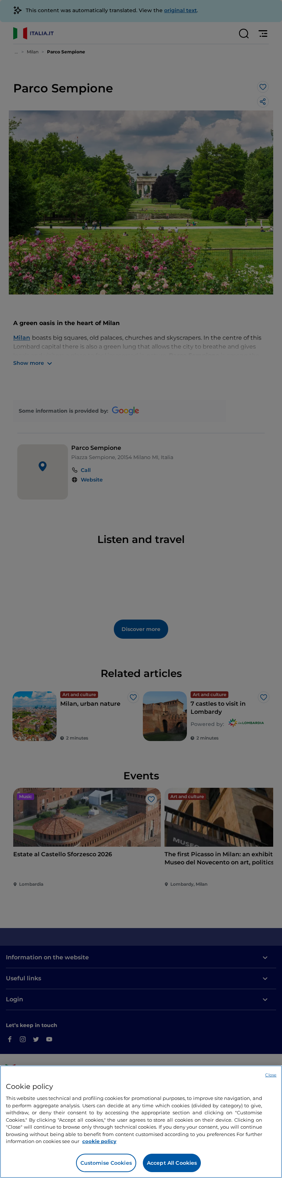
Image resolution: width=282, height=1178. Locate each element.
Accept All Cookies (172, 1163)
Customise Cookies (106, 1163)
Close (270, 1075)
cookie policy (99, 1141)
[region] (141, 1121)
